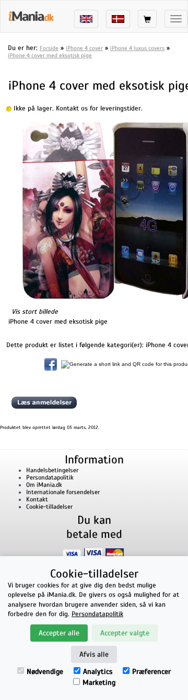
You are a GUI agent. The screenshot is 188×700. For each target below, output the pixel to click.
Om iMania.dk (44, 484)
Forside (49, 48)
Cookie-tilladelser (49, 506)
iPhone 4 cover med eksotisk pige (50, 55)
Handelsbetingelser (52, 470)
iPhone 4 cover (84, 48)
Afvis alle (94, 654)
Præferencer (151, 671)
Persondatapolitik (50, 477)
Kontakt (37, 499)
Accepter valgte (124, 633)
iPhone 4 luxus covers (137, 48)
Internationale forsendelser (63, 492)
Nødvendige (45, 671)
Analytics (97, 671)
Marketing (99, 682)
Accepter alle (59, 633)
